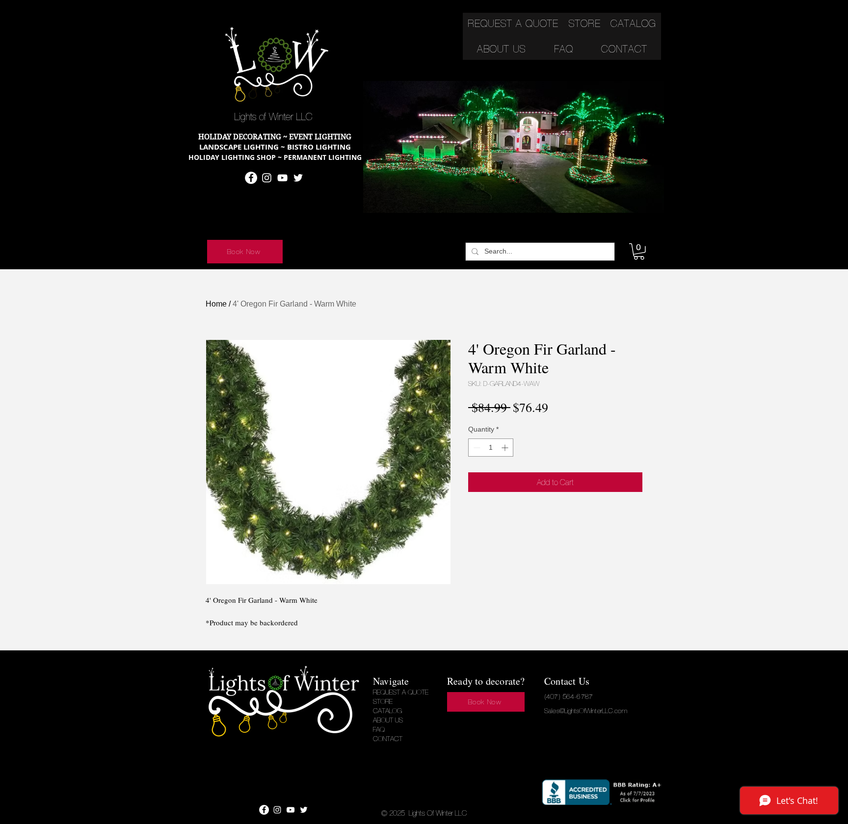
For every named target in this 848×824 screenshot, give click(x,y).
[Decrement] (476, 447)
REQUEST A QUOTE (400, 692)
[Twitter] (298, 178)
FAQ (379, 729)
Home (216, 304)
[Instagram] (267, 178)
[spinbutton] (491, 447)
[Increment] (506, 447)
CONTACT (387, 739)
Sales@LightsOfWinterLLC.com (585, 711)
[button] (639, 251)
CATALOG (387, 711)
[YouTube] (282, 178)
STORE (383, 701)
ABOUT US (388, 720)
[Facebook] (251, 178)
